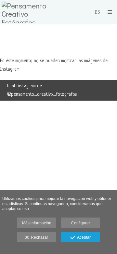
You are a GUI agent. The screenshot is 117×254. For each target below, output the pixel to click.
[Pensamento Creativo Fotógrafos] (30, 12)
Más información (36, 223)
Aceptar (83, 237)
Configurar (80, 223)
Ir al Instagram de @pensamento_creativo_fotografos (42, 90)
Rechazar (38, 237)
